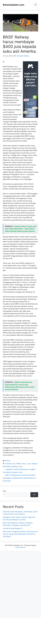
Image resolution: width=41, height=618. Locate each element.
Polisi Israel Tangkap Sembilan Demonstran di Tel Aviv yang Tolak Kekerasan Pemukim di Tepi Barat (20, 534)
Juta (28, 464)
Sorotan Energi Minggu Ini (12, 528)
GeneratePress (20, 547)
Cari (4, 491)
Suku (21, 466)
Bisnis (7, 461)
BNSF (18, 464)
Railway (15, 466)
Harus (24, 464)
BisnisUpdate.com (13, 4)
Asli (14, 464)
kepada (34, 464)
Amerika (8, 464)
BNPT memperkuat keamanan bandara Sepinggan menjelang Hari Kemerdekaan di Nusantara (19, 478)
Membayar (7, 466)
